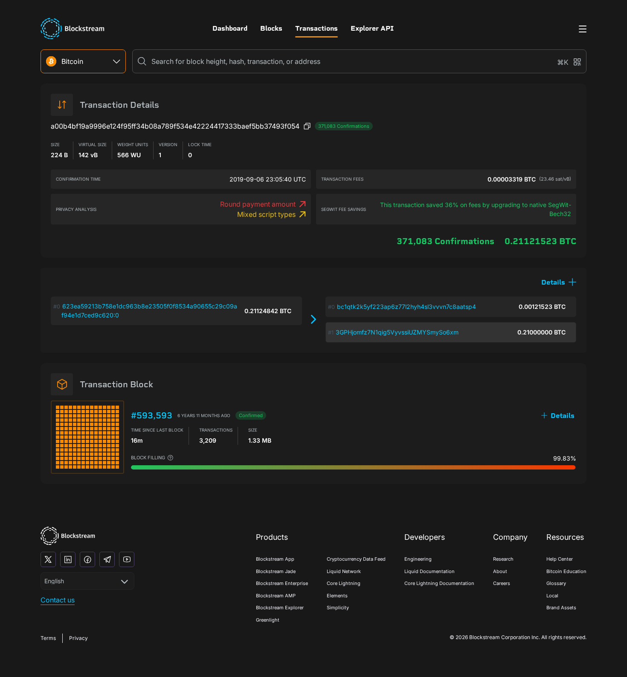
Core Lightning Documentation (439, 583)
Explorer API (372, 28)
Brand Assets (561, 608)
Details (563, 416)
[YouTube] (126, 559)
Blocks (271, 28)
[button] (558, 282)
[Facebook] (87, 559)
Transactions (316, 28)
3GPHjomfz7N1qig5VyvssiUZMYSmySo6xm (397, 332)
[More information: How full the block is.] (170, 458)
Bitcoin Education (566, 571)
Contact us (58, 600)
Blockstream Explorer (280, 608)
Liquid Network (344, 571)
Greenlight (267, 620)
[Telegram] (107, 559)
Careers (501, 583)
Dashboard (229, 28)
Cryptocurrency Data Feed (356, 559)
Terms (48, 638)
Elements (337, 596)
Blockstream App (275, 559)
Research (503, 559)
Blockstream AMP (276, 596)
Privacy (78, 638)
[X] (48, 559)
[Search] (142, 61)
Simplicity (338, 608)
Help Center (559, 559)
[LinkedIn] (67, 559)
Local (552, 596)
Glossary (556, 583)
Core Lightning (343, 583)
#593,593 (151, 415)
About (500, 571)
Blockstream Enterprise (282, 583)
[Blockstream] (68, 536)
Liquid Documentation (429, 571)
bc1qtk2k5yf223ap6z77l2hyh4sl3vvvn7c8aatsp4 (406, 306)
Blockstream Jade (276, 571)
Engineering (418, 559)
